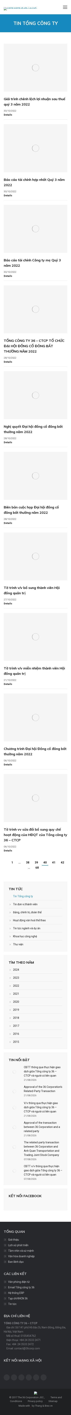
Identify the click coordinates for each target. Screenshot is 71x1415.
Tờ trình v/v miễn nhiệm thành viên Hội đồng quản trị (34, 671)
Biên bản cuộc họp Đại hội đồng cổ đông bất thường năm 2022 (31, 510)
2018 (16, 1017)
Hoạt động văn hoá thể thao (29, 920)
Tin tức (12, 1303)
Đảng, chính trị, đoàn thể (27, 912)
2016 (16, 1033)
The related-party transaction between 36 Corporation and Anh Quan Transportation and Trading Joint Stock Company (41, 1148)
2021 (16, 993)
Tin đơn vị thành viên (25, 904)
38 (27, 862)
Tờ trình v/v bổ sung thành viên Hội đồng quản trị (32, 590)
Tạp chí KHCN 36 (18, 1298)
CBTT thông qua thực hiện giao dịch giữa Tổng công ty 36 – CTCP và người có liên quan (42, 1071)
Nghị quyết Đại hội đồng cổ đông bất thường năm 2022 (33, 429)
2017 (16, 1025)
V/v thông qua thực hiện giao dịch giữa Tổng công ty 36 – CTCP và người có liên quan (41, 1107)
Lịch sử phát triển (18, 1245)
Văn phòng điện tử (19, 1281)
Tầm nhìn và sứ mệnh (21, 1250)
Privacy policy (35, 1401)
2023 (16, 977)
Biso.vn (49, 1405)
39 (36, 862)
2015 (16, 1041)
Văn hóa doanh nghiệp (21, 1256)
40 (45, 862)
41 (53, 862)
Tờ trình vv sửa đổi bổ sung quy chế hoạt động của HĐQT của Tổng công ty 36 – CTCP (35, 834)
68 (37, 867)
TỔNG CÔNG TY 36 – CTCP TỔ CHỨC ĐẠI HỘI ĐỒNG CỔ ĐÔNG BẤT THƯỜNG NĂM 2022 (34, 346)
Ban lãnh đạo (16, 1261)
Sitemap (53, 1401)
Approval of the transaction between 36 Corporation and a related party (42, 1127)
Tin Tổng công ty (23, 896)
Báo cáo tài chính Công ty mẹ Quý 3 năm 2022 (32, 263)
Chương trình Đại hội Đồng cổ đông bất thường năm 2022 (35, 751)
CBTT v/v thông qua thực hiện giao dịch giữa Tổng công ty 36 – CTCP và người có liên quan (43, 1170)
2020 (16, 1001)
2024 (16, 969)
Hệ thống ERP (16, 1292)
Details (8, 114)
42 (62, 862)
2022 (16, 985)
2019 (16, 1009)
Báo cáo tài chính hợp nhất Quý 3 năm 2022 (34, 182)
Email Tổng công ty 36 (21, 1287)
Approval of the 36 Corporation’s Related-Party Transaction (43, 1089)
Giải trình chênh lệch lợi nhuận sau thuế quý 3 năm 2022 (34, 101)
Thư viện (18, 944)
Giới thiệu (13, 1239)
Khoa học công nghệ (25, 936)
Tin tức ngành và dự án (26, 928)
